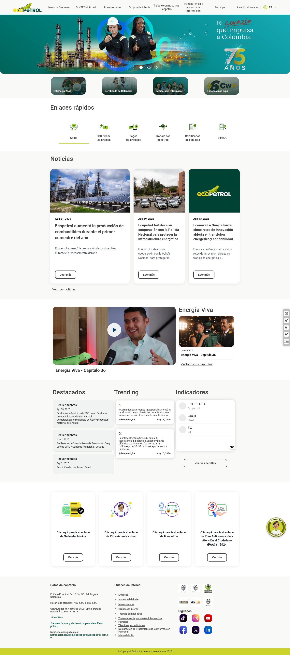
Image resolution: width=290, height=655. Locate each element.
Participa (219, 7)
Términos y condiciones (131, 625)
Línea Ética (57, 617)
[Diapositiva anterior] (133, 67)
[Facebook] (183, 630)
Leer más (65, 274)
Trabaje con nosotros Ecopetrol (166, 7)
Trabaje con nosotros (130, 613)
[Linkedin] (208, 630)
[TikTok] (183, 618)
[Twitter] (196, 630)
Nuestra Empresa (59, 7)
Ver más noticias (64, 289)
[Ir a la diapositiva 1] (141, 67)
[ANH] (196, 602)
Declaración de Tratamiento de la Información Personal (144, 630)
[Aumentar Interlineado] (286, 341)
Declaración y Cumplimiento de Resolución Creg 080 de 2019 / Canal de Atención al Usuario (83, 445)
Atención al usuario (247, 7)
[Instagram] (196, 618)
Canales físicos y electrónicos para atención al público (76, 625)
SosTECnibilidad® (128, 599)
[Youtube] (208, 618)
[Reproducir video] (114, 330)
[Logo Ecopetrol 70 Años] (29, 7)
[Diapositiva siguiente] (157, 67)
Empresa (123, 594)
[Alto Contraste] (286, 313)
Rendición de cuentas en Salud (74, 467)
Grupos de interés (139, 7)
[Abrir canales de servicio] (276, 527)
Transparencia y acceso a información (140, 618)
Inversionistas (112, 7)
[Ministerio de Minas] (208, 602)
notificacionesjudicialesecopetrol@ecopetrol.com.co (79, 636)
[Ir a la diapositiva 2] (149, 67)
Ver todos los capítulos (196, 364)
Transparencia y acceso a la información (193, 7)
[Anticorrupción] (183, 588)
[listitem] (73, 529)
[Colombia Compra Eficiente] (183, 602)
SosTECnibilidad (86, 7)
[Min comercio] (196, 588)
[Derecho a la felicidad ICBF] (208, 588)
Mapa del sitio (126, 635)
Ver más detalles (205, 463)
